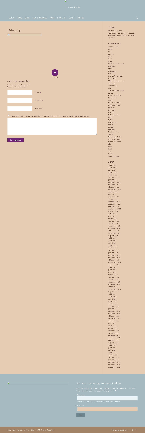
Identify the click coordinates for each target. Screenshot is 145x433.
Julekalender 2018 (116, 91)
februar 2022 (113, 177)
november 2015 (114, 338)
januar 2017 (113, 309)
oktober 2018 (113, 260)
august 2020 (113, 211)
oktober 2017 (113, 287)
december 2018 (114, 255)
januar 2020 (113, 224)
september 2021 (114, 189)
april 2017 (112, 301)
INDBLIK (111, 83)
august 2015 (113, 343)
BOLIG (110, 49)
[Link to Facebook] (136, 430)
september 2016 (114, 318)
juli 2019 (112, 238)
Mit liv (111, 112)
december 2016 (114, 311)
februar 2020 (113, 221)
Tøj (109, 151)
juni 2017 (112, 296)
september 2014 (114, 367)
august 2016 (113, 321)
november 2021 (114, 185)
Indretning (112, 86)
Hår (109, 74)
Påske (110, 125)
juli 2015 (112, 345)
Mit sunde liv (114, 115)
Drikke (111, 54)
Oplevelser (112, 122)
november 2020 (114, 204)
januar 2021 (113, 199)
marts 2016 (112, 328)
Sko (109, 144)
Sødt (110, 149)
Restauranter (113, 132)
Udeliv (111, 154)
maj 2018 (112, 272)
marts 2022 (112, 175)
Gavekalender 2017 (116, 64)
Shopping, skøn (114, 142)
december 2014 (114, 362)
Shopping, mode (114, 139)
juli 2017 (112, 294)
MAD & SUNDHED (114, 103)
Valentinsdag (113, 156)
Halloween (112, 71)
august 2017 (113, 292)
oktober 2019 (113, 231)
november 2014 (114, 365)
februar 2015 (113, 357)
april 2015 (112, 352)
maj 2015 (112, 350)
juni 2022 (112, 168)
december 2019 (114, 226)
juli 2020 (112, 214)
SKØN (110, 147)
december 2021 (114, 182)
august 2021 (113, 192)
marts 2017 (112, 304)
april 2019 (112, 245)
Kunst (110, 93)
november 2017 (114, 284)
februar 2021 (113, 197)
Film (110, 61)
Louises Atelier (115, 31)
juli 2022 (112, 165)
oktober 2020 (113, 206)
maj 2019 (112, 243)
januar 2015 (113, 360)
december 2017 (114, 282)
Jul (109, 88)
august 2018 (113, 265)
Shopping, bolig (115, 137)
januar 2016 (113, 333)
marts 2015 (112, 355)
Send (80, 415)
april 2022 (112, 172)
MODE (110, 117)
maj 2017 (112, 299)
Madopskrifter (114, 105)
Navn (38, 92)
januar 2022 (113, 180)
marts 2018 (112, 275)
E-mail (39, 100)
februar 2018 (113, 277)
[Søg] (136, 18)
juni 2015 (112, 348)
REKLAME (111, 130)
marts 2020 (112, 219)
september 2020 (114, 209)
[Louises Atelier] (72, 7)
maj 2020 (112, 216)
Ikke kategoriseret (116, 81)
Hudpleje (112, 78)
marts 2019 (112, 248)
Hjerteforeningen (115, 76)
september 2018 (114, 262)
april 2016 (112, 326)
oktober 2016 (113, 316)
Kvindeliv (112, 98)
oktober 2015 (113, 340)
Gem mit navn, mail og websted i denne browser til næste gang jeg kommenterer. (51, 116)
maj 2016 (112, 323)
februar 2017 (113, 306)
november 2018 (114, 258)
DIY (109, 52)
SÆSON (110, 134)
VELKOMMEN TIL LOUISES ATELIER (121, 33)
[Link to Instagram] (132, 430)
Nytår (110, 120)
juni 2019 (112, 241)
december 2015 (114, 335)
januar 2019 (113, 253)
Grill (110, 69)
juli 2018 (112, 267)
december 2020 (114, 202)
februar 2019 (113, 250)
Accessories (113, 47)
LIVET (110, 100)
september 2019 (114, 233)
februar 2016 (113, 331)
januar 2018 (113, 279)
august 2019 (113, 236)
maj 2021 (112, 194)
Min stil (112, 110)
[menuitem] (11, 18)
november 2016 (114, 313)
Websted (38, 108)
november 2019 (114, 228)
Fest (110, 56)
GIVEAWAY (112, 66)
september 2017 (114, 289)
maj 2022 (112, 170)
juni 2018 (112, 270)
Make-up (111, 108)
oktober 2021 (113, 187)
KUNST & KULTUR (114, 95)
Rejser (111, 127)
